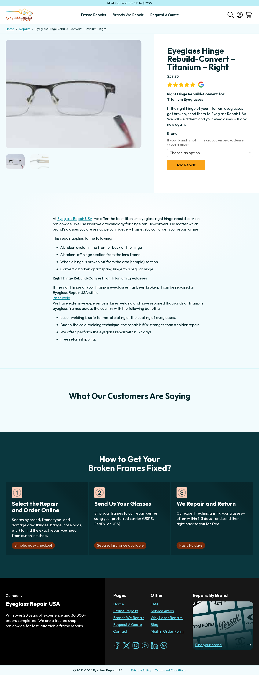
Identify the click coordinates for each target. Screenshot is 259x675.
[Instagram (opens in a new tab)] (136, 645)
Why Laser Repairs (167, 617)
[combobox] (210, 153)
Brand (172, 133)
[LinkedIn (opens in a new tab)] (154, 645)
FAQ (154, 604)
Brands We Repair (128, 617)
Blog (154, 624)
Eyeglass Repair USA (74, 218)
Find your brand (208, 644)
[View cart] (248, 15)
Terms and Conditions (170, 670)
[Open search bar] (230, 14)
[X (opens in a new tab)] (126, 645)
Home (10, 29)
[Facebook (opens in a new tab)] (117, 645)
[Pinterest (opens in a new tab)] (164, 645)
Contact (120, 631)
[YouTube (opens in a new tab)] (145, 645)
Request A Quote (127, 624)
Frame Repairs (125, 610)
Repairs (24, 29)
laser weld (61, 297)
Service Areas (162, 610)
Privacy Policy (141, 670)
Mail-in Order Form (167, 631)
